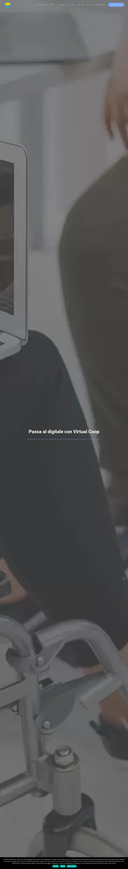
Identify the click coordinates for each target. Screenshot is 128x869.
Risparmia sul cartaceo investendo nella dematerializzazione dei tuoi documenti (64, 439)
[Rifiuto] (126, 863)
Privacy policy (72, 866)
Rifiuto (63, 866)
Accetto (55, 866)
